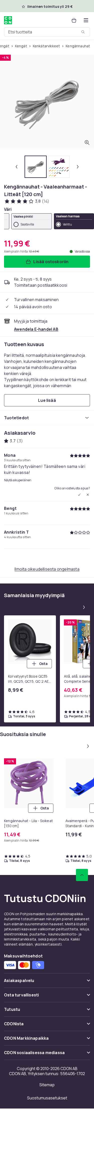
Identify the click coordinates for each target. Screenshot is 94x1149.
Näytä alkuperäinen (17, 480)
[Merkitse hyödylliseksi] (79, 494)
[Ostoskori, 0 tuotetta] (74, 20)
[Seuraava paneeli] (84, 607)
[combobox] (47, 31)
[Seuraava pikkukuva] (78, 167)
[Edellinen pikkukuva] (17, 167)
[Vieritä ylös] (82, 875)
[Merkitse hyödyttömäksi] (87, 494)
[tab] (36, 167)
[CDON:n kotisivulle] (8, 20)
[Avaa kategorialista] (86, 20)
